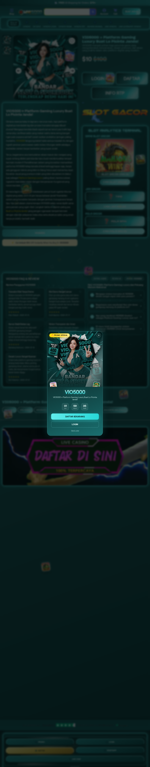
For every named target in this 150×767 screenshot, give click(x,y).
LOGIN (75, 424)
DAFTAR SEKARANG (75, 416)
